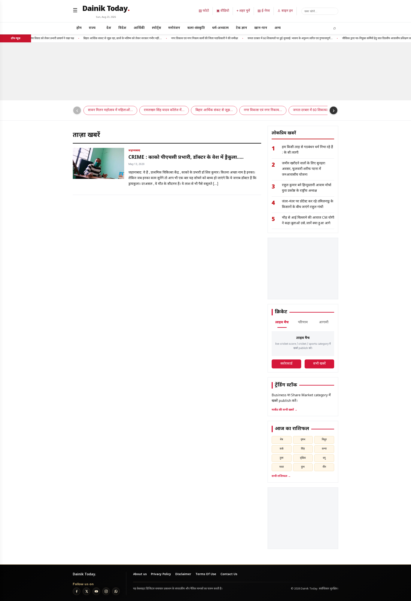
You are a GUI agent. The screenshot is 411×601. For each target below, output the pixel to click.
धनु (324, 458)
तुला (281, 458)
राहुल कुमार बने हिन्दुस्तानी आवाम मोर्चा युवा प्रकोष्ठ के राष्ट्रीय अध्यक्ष (306, 188)
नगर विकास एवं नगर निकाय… (263, 110)
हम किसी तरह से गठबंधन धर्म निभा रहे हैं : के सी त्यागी (307, 150)
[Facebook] (76, 591)
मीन (324, 467)
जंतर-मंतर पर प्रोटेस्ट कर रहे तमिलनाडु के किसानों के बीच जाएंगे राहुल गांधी (307, 204)
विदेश (122, 28)
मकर (281, 467)
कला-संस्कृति (196, 28)
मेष (281, 439)
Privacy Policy (161, 574)
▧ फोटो (204, 11)
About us (140, 574)
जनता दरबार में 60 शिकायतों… (312, 110)
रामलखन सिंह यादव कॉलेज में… (164, 110)
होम (79, 28)
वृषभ (303, 439)
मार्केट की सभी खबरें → (284, 410)
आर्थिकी (139, 28)
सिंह (303, 449)
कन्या (324, 449)
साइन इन (285, 11)
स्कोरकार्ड (286, 364)
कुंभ (303, 467)
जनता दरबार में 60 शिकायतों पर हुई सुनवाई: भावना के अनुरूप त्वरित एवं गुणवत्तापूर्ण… (280, 38)
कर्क (281, 449)
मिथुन (324, 439)
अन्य (277, 28)
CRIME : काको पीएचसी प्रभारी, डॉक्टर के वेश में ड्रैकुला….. (186, 157)
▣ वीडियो (222, 11)
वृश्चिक (303, 458)
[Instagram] (106, 591)
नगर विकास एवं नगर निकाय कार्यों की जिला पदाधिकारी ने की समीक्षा (195, 38)
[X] (86, 591)
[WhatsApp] (116, 591)
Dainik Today (106, 9)
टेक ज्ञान (241, 28)
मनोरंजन (174, 28)
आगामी (323, 322)
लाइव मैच (282, 322)
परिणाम (303, 322)
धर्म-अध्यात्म (220, 28)
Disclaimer (183, 574)
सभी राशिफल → (281, 476)
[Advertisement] (205, 71)
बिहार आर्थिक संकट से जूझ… (214, 110)
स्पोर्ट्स (156, 28)
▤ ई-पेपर (264, 11)
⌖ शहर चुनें (243, 11)
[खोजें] (320, 11)
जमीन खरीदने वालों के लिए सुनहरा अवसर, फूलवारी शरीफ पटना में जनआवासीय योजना (303, 169)
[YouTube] (96, 591)
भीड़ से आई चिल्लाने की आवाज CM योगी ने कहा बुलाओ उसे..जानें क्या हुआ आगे (308, 221)
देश (108, 28)
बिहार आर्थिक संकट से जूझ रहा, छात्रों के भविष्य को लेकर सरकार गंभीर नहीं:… (113, 38)
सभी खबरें (319, 364)
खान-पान (260, 28)
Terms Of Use (205, 574)
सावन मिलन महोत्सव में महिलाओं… (110, 110)
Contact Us (228, 574)
